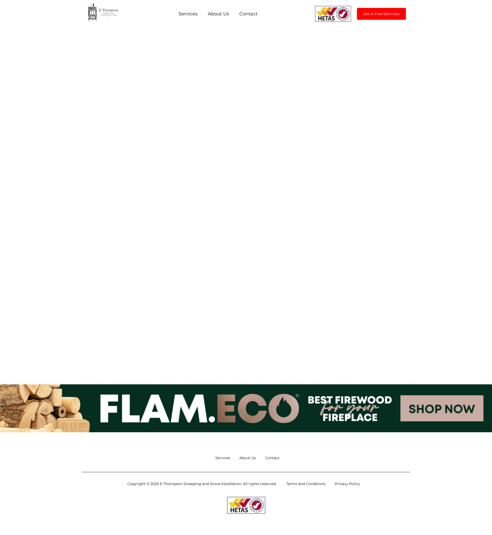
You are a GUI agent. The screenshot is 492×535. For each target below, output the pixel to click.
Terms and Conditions (305, 483)
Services (188, 14)
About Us (218, 14)
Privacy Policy (347, 483)
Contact (248, 14)
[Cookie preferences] (478, 523)
